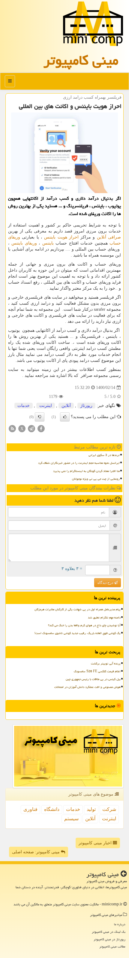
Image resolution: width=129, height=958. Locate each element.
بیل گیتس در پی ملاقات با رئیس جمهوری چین (93, 679)
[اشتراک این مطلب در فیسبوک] (41, 428)
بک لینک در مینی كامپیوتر (108, 932)
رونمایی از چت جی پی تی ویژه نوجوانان (96, 479)
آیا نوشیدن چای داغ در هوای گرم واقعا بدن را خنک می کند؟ (84, 625)
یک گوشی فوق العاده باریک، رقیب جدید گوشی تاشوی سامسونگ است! (77, 633)
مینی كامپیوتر (81, 60)
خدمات (23, 405)
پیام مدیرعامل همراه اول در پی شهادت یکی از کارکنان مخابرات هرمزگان (77, 609)
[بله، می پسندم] (65, 416)
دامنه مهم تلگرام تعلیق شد (104, 618)
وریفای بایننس (24, 243)
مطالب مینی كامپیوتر (112, 946)
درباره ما (119, 924)
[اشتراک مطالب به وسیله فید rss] (12, 428)
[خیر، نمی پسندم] (39, 416)
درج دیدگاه (106, 583)
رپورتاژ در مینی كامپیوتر (109, 939)
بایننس (48, 243)
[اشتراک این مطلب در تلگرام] (31, 428)
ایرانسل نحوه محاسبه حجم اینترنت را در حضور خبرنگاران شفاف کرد (79, 463)
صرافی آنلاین (109, 237)
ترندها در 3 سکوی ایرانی (104, 455)
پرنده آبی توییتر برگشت (106, 664)
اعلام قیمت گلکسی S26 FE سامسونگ (97, 671)
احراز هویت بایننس (61, 237)
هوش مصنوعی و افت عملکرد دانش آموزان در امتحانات (87, 687)
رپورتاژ (86, 405)
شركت (109, 809)
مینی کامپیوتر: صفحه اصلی (36, 852)
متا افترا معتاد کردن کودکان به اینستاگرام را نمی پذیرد (86, 471)
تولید (91, 809)
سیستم (71, 818)
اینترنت (45, 405)
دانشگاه (51, 809)
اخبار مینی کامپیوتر (96, 843)
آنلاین (66, 405)
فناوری (30, 809)
